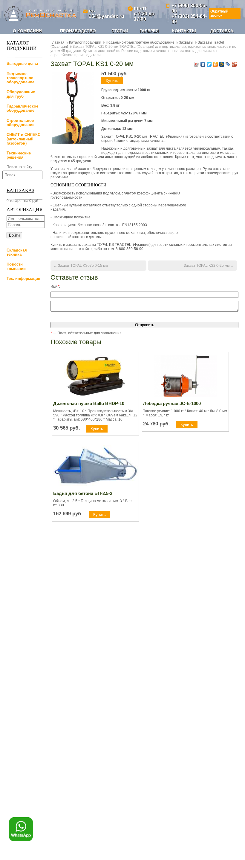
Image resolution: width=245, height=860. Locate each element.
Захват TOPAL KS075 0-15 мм (83, 265)
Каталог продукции (85, 42)
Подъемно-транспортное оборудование (20, 78)
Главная (57, 42)
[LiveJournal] (228, 64)
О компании (27, 30)
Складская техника (17, 252)
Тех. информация (23, 278)
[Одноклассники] (215, 64)
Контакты (184, 30)
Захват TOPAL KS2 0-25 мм (206, 265)
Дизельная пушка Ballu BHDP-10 (88, 403)
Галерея (149, 30)
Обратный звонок (219, 13)
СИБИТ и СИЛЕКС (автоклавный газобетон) (23, 138)
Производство (78, 30)
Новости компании (16, 266)
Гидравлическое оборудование (22, 108)
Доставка (221, 30)
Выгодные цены (22, 63)
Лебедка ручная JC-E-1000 (172, 403)
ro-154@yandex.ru (106, 13)
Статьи (119, 30)
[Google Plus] (234, 64)
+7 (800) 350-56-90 (189, 8)
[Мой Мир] (222, 64)
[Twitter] (209, 64)
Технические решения (19, 155)
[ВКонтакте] (203, 64)
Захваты (186, 42)
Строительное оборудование (20, 122)
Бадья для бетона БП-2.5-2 (82, 493)
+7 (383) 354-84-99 (189, 19)
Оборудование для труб (21, 94)
